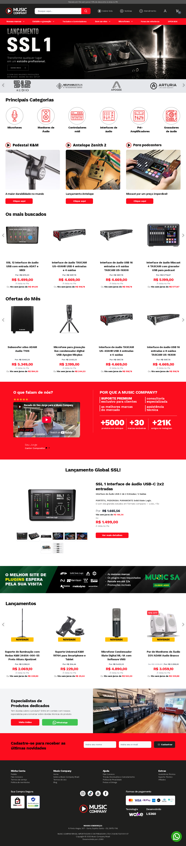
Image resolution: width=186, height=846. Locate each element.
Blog (55, 782)
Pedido (14, 774)
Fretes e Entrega (110, 782)
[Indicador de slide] (91, 75)
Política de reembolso (20, 782)
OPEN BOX (172, 21)
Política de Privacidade (112, 780)
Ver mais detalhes (112, 535)
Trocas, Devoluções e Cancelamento (119, 777)
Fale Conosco (17, 777)
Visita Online (25, 722)
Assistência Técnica (166, 774)
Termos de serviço (19, 780)
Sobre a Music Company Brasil (66, 777)
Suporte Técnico (165, 777)
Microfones (124, 21)
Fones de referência (150, 21)
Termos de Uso (60, 780)
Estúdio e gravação (42, 21)
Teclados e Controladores (74, 21)
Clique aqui (19, 201)
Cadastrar (166, 744)
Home (56, 774)
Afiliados (162, 780)
